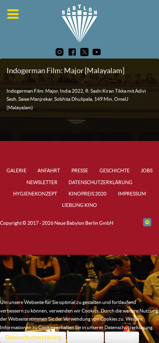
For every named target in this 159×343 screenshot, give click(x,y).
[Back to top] (147, 222)
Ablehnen (122, 337)
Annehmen (85, 337)
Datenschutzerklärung (33, 337)
